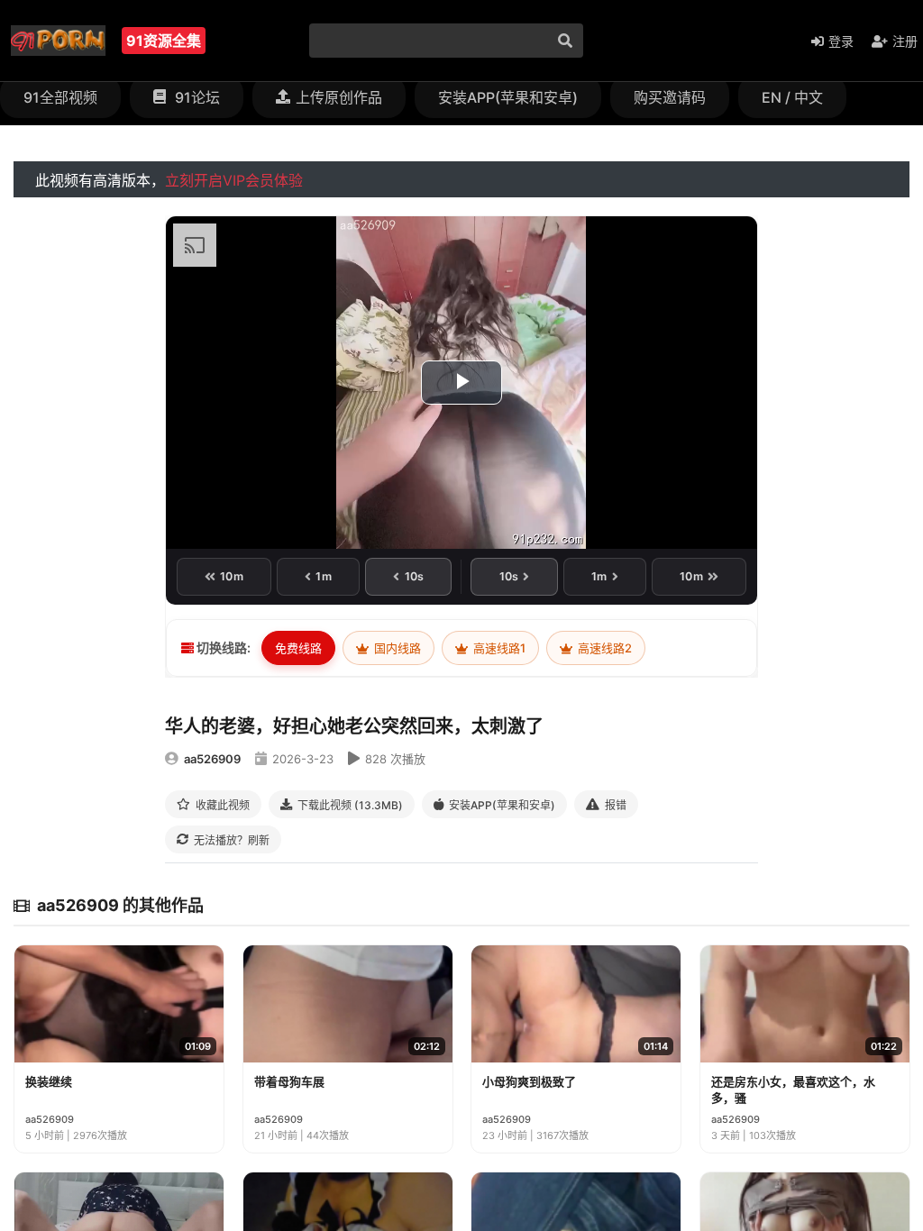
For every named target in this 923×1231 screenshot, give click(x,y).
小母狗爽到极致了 (529, 1081)
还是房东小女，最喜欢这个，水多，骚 (793, 1089)
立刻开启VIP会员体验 (234, 180)
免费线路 (298, 648)
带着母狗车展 (289, 1081)
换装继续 (48, 1081)
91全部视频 (60, 97)
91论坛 (195, 97)
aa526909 (212, 759)
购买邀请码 (670, 97)
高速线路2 (603, 648)
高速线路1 (498, 648)
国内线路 (396, 648)
